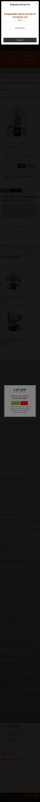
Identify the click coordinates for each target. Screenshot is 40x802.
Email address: (20, 28)
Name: (20, 20)
